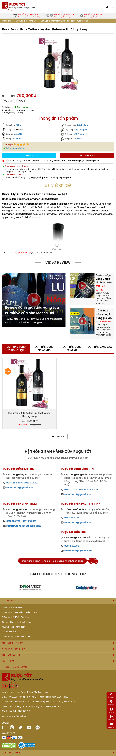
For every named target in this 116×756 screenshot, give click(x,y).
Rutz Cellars (82, 125)
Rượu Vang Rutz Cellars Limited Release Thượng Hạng (29, 414)
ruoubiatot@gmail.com (20, 487)
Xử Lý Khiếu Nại (9, 632)
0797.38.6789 (72, 517)
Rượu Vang (20, 21)
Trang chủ (6, 21)
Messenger (111, 727)
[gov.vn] (26, 745)
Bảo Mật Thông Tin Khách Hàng (16, 622)
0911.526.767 (13, 521)
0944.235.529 (72, 489)
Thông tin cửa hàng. (15, 148)
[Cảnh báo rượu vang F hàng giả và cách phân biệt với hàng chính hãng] (82, 320)
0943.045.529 (90, 489)
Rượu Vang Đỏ (80, 129)
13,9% (79, 138)
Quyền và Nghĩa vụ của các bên (16, 637)
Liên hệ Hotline (87, 155)
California (16, 138)
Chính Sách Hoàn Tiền (12, 608)
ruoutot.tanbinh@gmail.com (23, 526)
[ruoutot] (18, 6)
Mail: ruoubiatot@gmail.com (14, 716)
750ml (22, 101)
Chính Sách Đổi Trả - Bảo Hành (16, 617)
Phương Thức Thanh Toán (13, 627)
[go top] (112, 750)
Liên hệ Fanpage (29, 155)
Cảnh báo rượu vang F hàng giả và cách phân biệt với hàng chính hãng (104, 314)
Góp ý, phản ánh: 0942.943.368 (16, 711)
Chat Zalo (111, 719)
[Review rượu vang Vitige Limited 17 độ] (82, 285)
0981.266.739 (71, 546)
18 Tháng (79, 134)
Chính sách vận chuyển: (17, 166)
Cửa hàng (111, 704)
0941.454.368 (14, 482)
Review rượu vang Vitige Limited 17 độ (104, 278)
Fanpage (111, 712)
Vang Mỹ (32, 21)
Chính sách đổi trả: (14, 174)
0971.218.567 (29, 521)
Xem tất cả (58, 436)
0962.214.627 (31, 482)
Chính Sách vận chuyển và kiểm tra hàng (20, 613)
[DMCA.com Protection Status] (9, 745)
